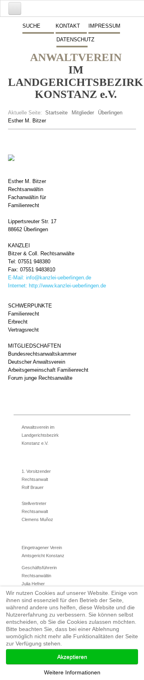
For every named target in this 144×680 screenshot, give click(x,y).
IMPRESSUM (104, 26)
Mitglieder (83, 112)
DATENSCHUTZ (72, 40)
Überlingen (110, 112)
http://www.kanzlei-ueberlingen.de (67, 286)
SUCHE (31, 26)
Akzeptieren (72, 657)
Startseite (56, 112)
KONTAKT (68, 26)
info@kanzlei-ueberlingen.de (58, 278)
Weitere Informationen (72, 672)
